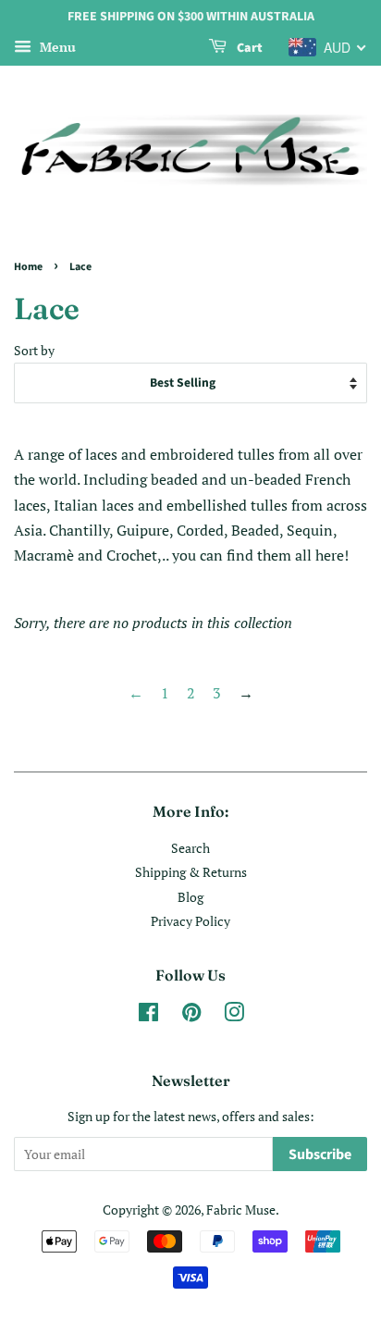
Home (28, 267)
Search (190, 848)
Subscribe (320, 1154)
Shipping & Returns (191, 872)
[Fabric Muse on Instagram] (234, 1015)
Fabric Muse (241, 1210)
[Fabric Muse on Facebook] (148, 1015)
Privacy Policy (190, 921)
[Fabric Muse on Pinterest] (191, 1015)
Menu (56, 47)
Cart (248, 48)
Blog (190, 897)
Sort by (34, 350)
